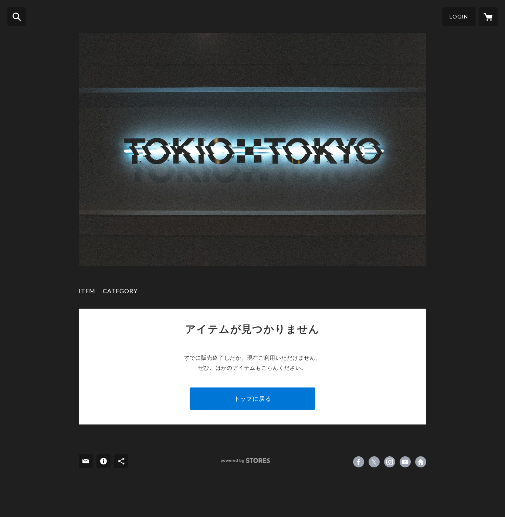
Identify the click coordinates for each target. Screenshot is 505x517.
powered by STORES (245, 460)
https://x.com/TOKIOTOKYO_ (374, 461)
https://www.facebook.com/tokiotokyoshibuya (358, 461)
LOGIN (459, 16)
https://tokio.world (420, 461)
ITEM (87, 290)
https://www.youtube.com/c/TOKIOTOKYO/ (405, 461)
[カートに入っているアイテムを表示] (488, 16)
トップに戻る (252, 398)
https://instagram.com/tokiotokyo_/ (389, 461)
